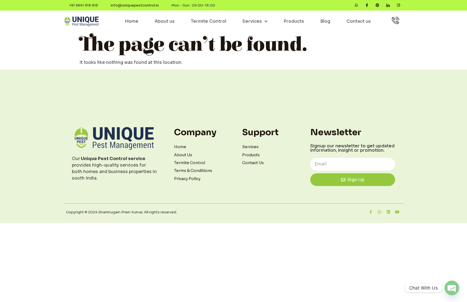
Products (293, 21)
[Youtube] (397, 212)
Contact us (358, 21)
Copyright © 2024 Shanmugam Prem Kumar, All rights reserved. (121, 212)
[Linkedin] (388, 212)
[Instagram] (398, 5)
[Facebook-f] (370, 212)
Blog (325, 21)
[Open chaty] (452, 288)
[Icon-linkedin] (388, 5)
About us (165, 21)
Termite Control (208, 21)
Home (131, 21)
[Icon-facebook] (367, 5)
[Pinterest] (377, 5)
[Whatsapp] (356, 5)
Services (252, 21)
